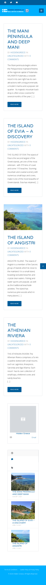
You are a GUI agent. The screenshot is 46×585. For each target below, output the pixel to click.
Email (34, 437)
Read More (14, 104)
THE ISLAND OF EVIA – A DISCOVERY (20, 131)
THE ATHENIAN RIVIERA (19, 331)
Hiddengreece (17, 52)
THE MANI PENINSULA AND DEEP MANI (20, 39)
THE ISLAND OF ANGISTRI (21, 240)
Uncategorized (15, 56)
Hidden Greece (23, 433)
